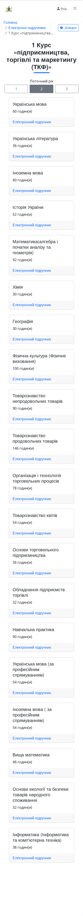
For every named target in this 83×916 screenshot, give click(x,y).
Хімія (18, 287)
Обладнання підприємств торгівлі (39, 592)
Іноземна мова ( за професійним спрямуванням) (32, 714)
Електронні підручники (27, 27)
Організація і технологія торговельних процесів (37, 478)
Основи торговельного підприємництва (36, 552)
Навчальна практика (33, 629)
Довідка (70, 27)
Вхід (64, 8)
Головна (10, 22)
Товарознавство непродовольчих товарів (38, 398)
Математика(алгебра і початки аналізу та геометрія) (35, 247)
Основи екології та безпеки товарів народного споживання (40, 794)
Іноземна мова (28, 172)
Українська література (35, 138)
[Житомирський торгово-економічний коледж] (8, 8)
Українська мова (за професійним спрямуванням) (33, 669)
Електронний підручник (32, 121)
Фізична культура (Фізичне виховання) (39, 358)
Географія (23, 321)
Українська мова (29, 104)
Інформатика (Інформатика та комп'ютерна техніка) (41, 837)
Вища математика (31, 754)
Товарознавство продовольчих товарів (35, 438)
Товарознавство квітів (35, 515)
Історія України (28, 207)
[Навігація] (74, 8)
